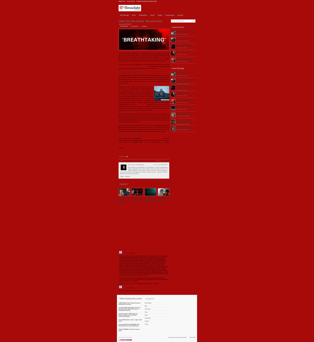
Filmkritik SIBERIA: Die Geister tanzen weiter (129, 330)
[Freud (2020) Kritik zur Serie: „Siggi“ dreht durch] (173, 55)
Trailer (160, 15)
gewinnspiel (126, 160)
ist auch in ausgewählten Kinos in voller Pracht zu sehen (133, 66)
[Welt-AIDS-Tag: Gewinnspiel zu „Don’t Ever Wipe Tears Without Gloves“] (163, 196)
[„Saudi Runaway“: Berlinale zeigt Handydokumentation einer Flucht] (173, 116)
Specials (180, 15)
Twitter (122, 176)
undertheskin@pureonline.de (126, 144)
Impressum (171, 337)
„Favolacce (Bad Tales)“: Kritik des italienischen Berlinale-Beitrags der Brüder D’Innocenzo (184, 122)
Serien (152, 15)
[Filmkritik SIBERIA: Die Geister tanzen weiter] (173, 110)
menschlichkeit (132, 160)
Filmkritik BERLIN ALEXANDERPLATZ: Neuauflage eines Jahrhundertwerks (129, 325)
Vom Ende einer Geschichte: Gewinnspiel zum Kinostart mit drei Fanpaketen (123, 200)
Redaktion (122, 1)
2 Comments (184, 34)
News (134, 15)
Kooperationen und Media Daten (146, 1)
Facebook (127, 176)
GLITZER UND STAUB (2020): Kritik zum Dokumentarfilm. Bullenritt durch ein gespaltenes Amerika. (185, 81)
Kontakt (177, 337)
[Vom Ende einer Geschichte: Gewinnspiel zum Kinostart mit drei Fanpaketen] (124, 196)
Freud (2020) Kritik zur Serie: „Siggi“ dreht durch (130, 320)
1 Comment (184, 109)
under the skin (138, 160)
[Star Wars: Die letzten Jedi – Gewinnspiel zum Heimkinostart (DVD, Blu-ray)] (137, 196)
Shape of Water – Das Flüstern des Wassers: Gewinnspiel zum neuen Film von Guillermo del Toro (150, 200)
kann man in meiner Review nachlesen (152, 138)
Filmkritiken (143, 15)
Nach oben (192, 337)
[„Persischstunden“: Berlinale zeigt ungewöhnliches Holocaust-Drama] (173, 130)
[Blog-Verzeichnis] (122, 340)
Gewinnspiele (169, 15)
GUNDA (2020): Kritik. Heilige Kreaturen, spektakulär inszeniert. (130, 303)
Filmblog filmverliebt (133, 299)
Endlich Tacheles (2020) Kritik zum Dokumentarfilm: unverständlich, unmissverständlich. (184, 88)
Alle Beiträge (124, 15)
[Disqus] (144, 227)
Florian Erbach (164, 164)
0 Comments (184, 47)
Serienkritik (147, 318)
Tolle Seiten (131, 1)
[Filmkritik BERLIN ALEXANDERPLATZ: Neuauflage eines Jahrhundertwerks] (173, 62)
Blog (168, 160)
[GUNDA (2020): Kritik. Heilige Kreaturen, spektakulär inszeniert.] (173, 35)
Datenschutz (183, 337)
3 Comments (144, 26)
